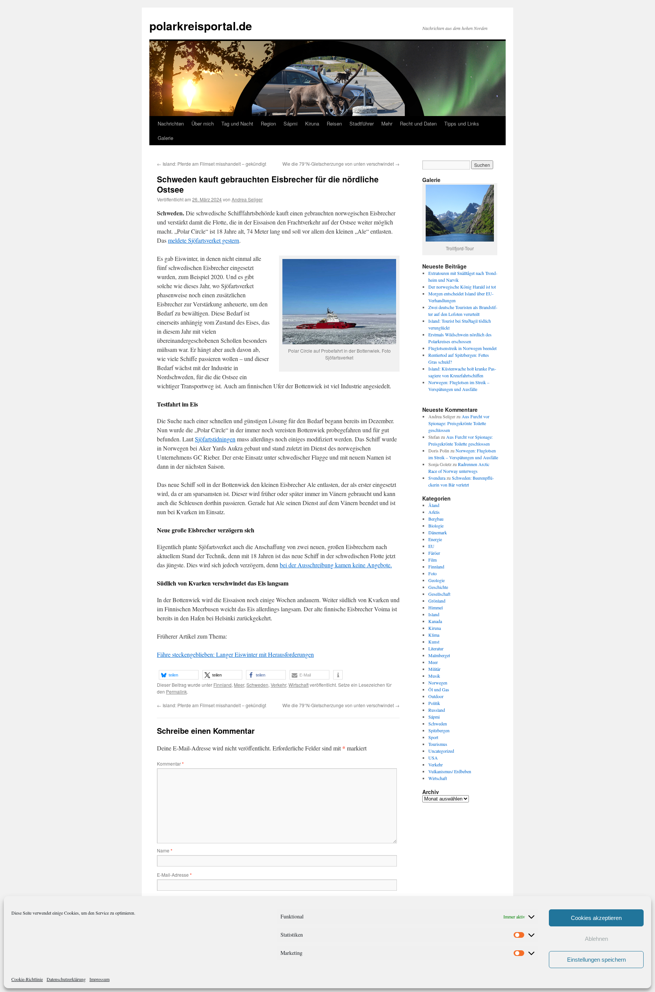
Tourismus (437, 744)
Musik (434, 676)
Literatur (435, 648)
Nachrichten (171, 123)
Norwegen (437, 683)
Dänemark (437, 532)
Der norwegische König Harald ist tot (462, 287)
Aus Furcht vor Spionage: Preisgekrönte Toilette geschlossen (458, 423)
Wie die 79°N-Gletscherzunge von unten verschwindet (341, 163)
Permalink (176, 691)
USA (433, 758)
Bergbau (435, 519)
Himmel (435, 607)
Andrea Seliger (247, 199)
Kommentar (170, 763)
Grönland (436, 601)
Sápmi (291, 123)
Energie (435, 539)
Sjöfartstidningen (215, 439)
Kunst (433, 642)
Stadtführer (361, 123)
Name (164, 850)
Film (432, 560)
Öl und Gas (438, 689)
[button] (179, 675)
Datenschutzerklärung (66, 979)
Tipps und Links (461, 123)
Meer (239, 684)
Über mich (202, 123)
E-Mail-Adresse (174, 874)
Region (268, 123)
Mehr (386, 123)
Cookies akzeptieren (596, 918)
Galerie (165, 137)
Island (433, 614)
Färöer (434, 553)
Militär (434, 669)
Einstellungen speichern (596, 959)
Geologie (436, 580)
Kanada (435, 621)
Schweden (257, 684)
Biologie (435, 526)
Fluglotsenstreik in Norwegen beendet (462, 348)
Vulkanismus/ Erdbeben (449, 771)
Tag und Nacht (237, 123)
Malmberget (439, 655)
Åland (433, 505)
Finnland (222, 684)
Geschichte (438, 587)
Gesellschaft (439, 594)
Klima (433, 635)
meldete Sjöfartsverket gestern (203, 240)
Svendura (436, 478)
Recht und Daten (418, 123)
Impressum (99, 979)
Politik (434, 703)
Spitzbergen (439, 730)
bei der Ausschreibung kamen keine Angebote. (336, 565)
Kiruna (312, 123)
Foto (432, 573)
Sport (433, 737)
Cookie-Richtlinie (27, 979)
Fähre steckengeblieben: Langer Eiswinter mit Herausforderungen (235, 654)
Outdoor (435, 696)
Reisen (334, 123)
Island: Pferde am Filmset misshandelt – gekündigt (211, 163)
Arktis (434, 512)
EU (431, 546)
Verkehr (278, 684)
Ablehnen (596, 938)
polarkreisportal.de (200, 25)
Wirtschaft (298, 684)
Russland (436, 710)
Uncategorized (441, 751)
